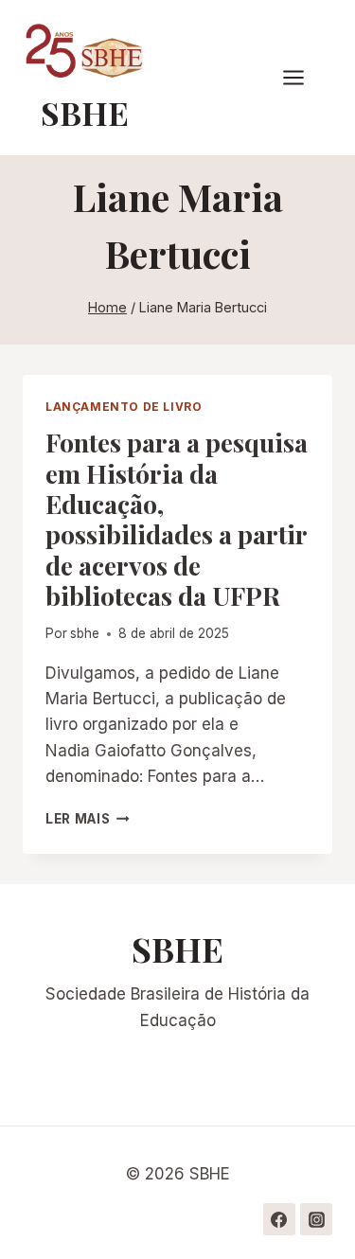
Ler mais (87, 818)
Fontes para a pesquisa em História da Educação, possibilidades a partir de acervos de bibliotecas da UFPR (176, 518)
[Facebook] (279, 1219)
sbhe (84, 633)
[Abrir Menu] (303, 78)
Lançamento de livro (123, 406)
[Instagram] (316, 1219)
